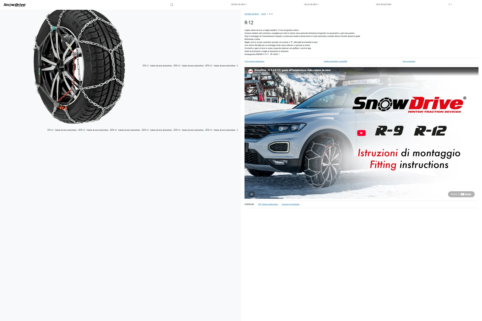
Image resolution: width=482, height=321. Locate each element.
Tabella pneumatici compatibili (335, 61)
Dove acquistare (383, 4)
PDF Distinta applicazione (268, 204)
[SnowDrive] (15, 5)
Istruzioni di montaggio (290, 204)
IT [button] (449, 4)
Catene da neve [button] (238, 4)
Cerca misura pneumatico (254, 61)
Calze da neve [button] (310, 4)
